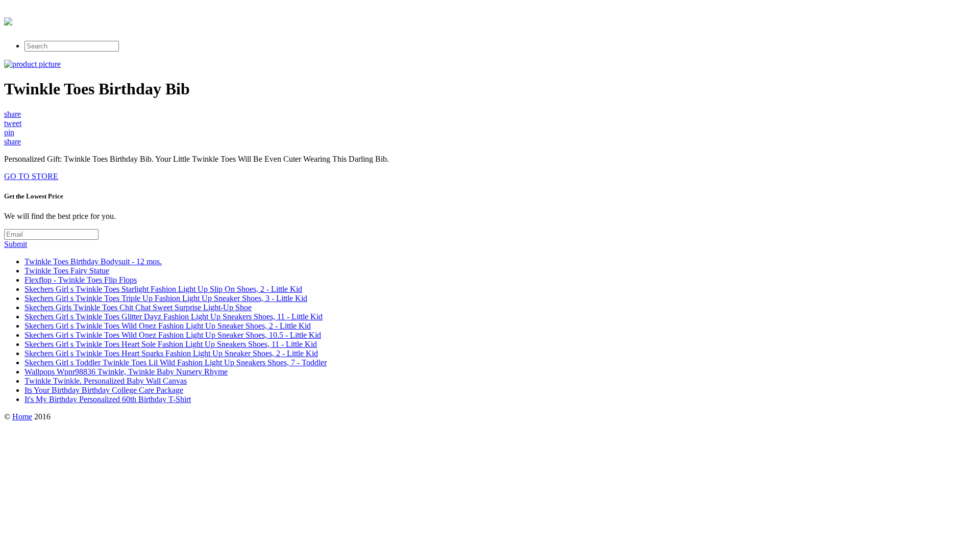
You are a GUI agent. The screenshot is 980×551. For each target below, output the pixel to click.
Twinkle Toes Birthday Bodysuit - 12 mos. (93, 261)
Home (22, 416)
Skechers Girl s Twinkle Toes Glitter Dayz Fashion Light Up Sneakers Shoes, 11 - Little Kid (173, 316)
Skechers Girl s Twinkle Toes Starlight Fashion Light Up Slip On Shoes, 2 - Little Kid (163, 289)
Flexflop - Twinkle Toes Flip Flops (80, 280)
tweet (12, 123)
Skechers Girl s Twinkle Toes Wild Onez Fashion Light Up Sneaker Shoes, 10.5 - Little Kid (172, 335)
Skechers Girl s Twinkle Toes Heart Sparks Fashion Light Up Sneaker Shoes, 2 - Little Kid (171, 353)
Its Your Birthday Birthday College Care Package (103, 390)
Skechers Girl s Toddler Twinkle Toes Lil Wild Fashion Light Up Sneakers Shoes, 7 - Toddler (175, 362)
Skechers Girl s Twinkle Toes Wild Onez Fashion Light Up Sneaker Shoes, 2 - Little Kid (167, 325)
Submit (15, 244)
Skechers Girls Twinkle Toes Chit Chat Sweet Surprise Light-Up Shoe (138, 307)
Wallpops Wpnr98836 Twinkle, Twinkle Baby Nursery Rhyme (126, 371)
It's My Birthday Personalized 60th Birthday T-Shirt (107, 399)
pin (9, 132)
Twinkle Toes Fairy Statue (66, 270)
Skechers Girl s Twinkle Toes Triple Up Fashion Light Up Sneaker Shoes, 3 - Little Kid (165, 298)
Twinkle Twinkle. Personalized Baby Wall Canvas (105, 381)
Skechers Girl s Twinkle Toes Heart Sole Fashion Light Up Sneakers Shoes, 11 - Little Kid (170, 344)
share (12, 114)
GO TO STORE (31, 176)
